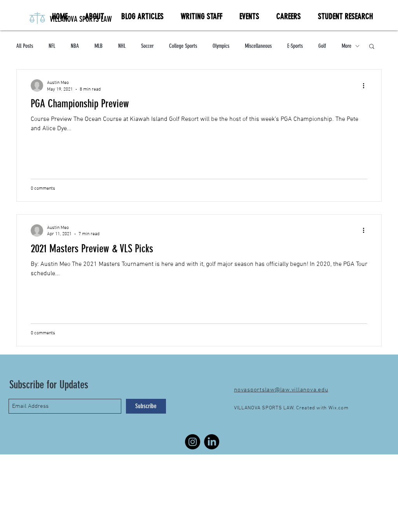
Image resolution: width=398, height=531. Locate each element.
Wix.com (338, 408)
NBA (75, 45)
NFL (52, 45)
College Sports (183, 45)
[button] (371, 47)
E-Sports (295, 45)
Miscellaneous (258, 45)
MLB (98, 45)
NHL (122, 45)
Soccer (147, 45)
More (346, 45)
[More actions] (366, 85)
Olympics (221, 45)
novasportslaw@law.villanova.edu (281, 389)
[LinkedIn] (211, 441)
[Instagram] (192, 441)
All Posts (24, 45)
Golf (322, 45)
